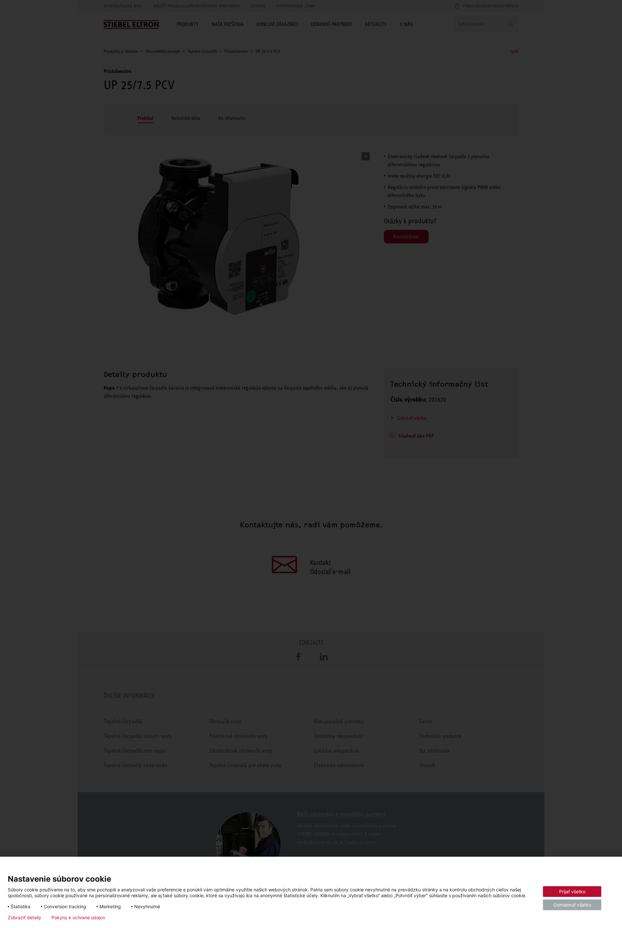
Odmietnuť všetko (572, 905)
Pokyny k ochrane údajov (78, 917)
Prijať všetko (572, 891)
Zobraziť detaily (24, 917)
